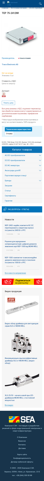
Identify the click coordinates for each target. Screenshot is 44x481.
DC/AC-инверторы (12, 165)
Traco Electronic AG (10, 64)
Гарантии (8, 201)
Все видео (9, 405)
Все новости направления (15, 273)
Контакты (22, 445)
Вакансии (22, 441)
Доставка (22, 448)
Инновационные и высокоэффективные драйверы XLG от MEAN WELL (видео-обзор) (21, 360)
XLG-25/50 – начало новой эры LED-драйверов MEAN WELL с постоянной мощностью (20, 397)
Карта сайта (22, 454)
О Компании (22, 437)
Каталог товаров (22, 149)
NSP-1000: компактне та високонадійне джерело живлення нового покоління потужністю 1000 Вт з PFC (21, 260)
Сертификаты (10, 196)
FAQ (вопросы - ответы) (18, 209)
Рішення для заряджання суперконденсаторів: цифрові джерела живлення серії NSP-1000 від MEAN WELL (21, 243)
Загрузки (8, 186)
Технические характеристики (18, 129)
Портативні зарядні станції (15, 176)
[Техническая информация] (4, 94)
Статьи (8, 191)
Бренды (8, 181)
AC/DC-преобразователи (15, 155)
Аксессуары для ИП (13, 170)
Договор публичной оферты (22, 462)
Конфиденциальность (22, 458)
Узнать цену (8, 103)
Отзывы (9, 134)
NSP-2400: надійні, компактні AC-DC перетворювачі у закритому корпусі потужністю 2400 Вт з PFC (19, 227)
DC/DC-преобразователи (15, 160)
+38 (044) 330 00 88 (24, 475)
